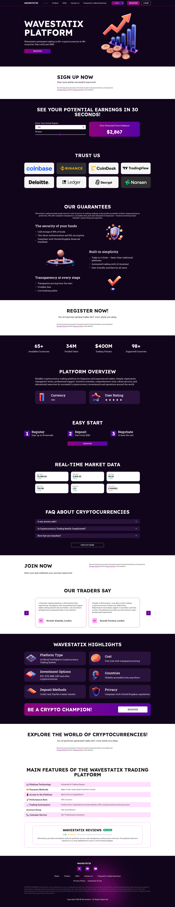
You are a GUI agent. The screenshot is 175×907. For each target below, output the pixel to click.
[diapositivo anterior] (26, 613)
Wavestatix (31, 3)
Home (45, 3)
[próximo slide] (148, 613)
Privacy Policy (62, 90)
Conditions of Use (95, 881)
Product (55, 3)
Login (146, 3)
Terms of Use (78, 90)
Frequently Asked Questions (94, 3)
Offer (65, 3)
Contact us (75, 3)
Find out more (87, 545)
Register (133, 3)
